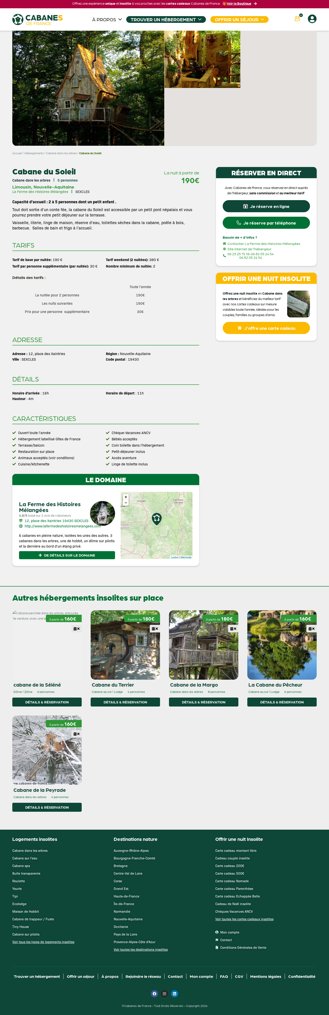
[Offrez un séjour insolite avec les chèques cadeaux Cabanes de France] (164, 507)
